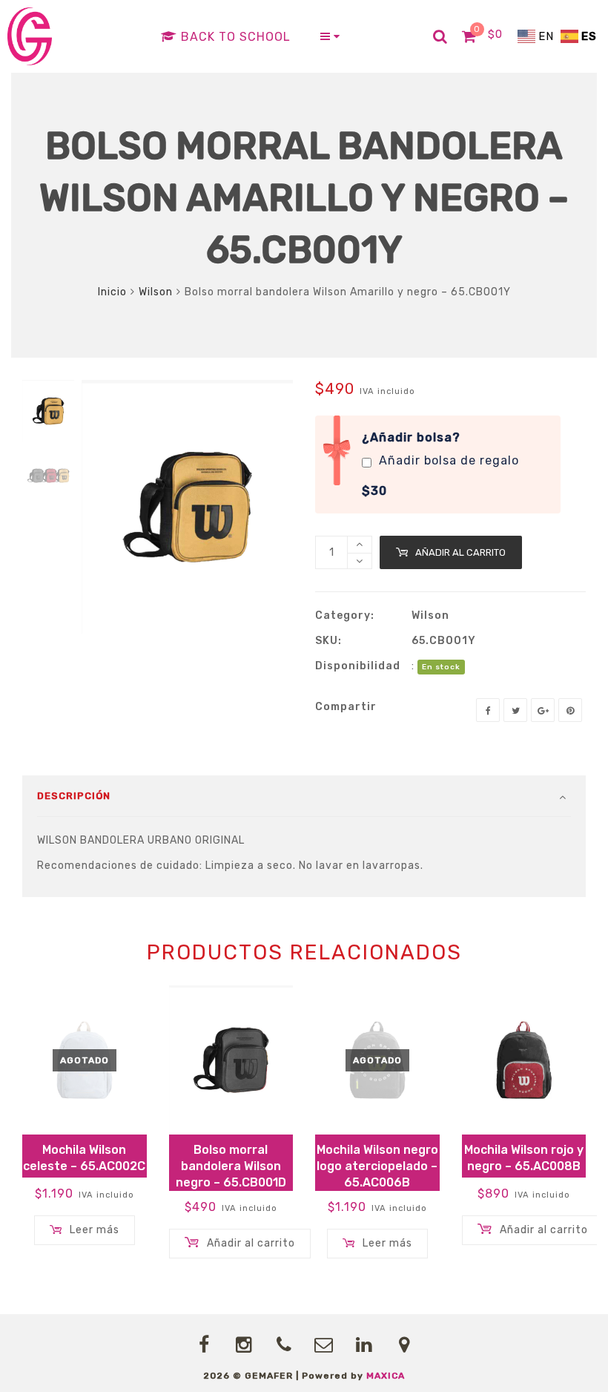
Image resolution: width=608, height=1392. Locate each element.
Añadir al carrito (460, 552)
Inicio (112, 292)
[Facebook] (488, 710)
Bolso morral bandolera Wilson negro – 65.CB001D (231, 1166)
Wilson (156, 292)
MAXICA (385, 1375)
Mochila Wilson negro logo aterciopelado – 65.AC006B (377, 1166)
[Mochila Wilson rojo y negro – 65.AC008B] (524, 1060)
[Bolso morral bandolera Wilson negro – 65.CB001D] (231, 1060)
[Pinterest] (570, 710)
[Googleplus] (543, 710)
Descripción (73, 795)
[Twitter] (515, 710)
